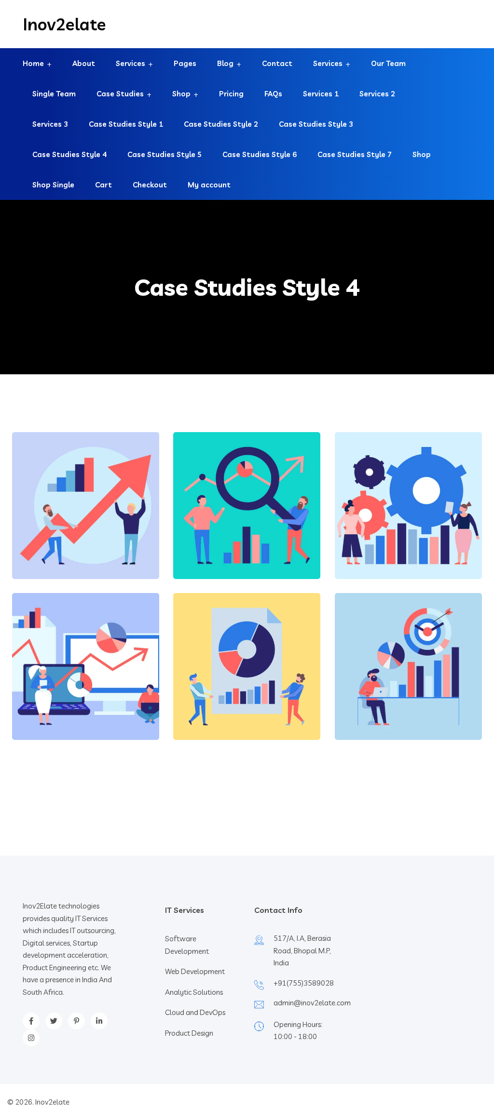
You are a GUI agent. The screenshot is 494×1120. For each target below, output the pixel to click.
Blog (225, 63)
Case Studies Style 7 (354, 154)
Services (130, 63)
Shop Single (53, 184)
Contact (277, 63)
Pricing (231, 93)
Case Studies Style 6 (259, 154)
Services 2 (377, 93)
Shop (181, 93)
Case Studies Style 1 (126, 124)
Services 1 (321, 93)
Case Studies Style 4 (69, 154)
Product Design (189, 1033)
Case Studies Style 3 (316, 124)
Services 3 (50, 124)
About (83, 63)
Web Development (195, 971)
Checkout (150, 184)
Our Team (388, 63)
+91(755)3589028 (304, 983)
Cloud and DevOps (195, 1012)
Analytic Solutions (194, 992)
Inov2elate (64, 24)
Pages (185, 63)
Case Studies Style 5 (164, 154)
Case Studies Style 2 (221, 124)
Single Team (54, 93)
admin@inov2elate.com (312, 1002)
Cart (103, 184)
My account (209, 184)
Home (33, 63)
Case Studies (120, 93)
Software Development (187, 945)
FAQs (273, 93)
